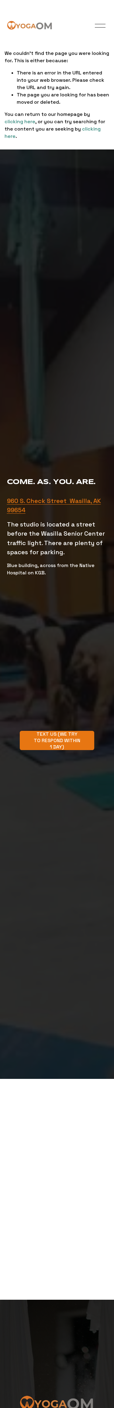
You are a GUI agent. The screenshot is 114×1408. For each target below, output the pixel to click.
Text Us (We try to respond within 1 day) (57, 740)
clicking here (20, 121)
